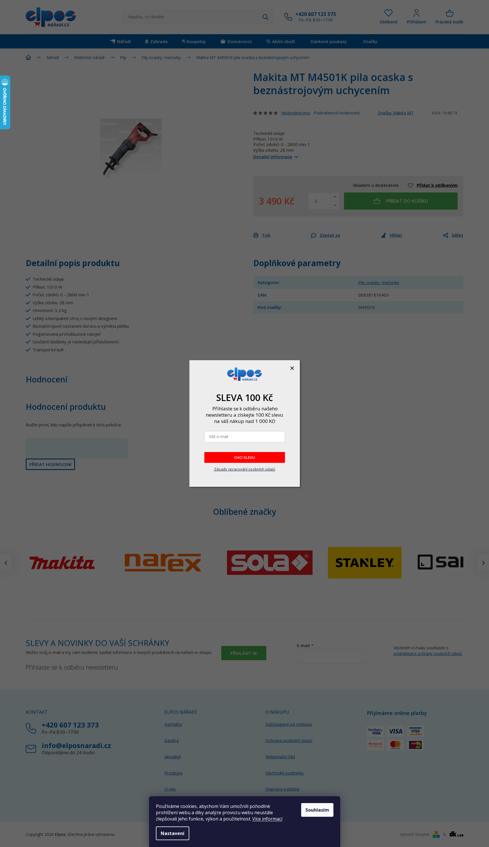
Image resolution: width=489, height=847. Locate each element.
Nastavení (172, 833)
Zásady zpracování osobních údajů (244, 469)
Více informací (267, 819)
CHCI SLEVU (244, 457)
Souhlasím (317, 810)
